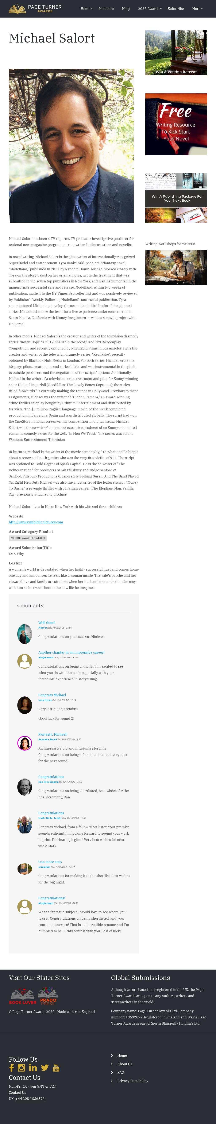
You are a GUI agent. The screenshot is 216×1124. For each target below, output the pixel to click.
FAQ (120, 1072)
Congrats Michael (52, 695)
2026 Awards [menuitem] (147, 10)
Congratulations (51, 777)
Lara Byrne (45, 700)
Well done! (46, 622)
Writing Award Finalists (28, 538)
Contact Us (17, 1092)
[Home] (35, 8)
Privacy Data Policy (132, 1081)
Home (122, 1055)
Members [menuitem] (106, 9)
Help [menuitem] (126, 9)
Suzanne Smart (47, 739)
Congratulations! (51, 898)
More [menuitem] (194, 10)
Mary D (42, 627)
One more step (50, 862)
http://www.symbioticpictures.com (36, 522)
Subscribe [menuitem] (176, 9)
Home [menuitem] (83, 10)
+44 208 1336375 (30, 1098)
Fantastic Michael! (52, 734)
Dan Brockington (48, 781)
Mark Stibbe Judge (49, 818)
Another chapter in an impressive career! (71, 652)
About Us (124, 1064)
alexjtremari (46, 657)
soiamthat (44, 866)
